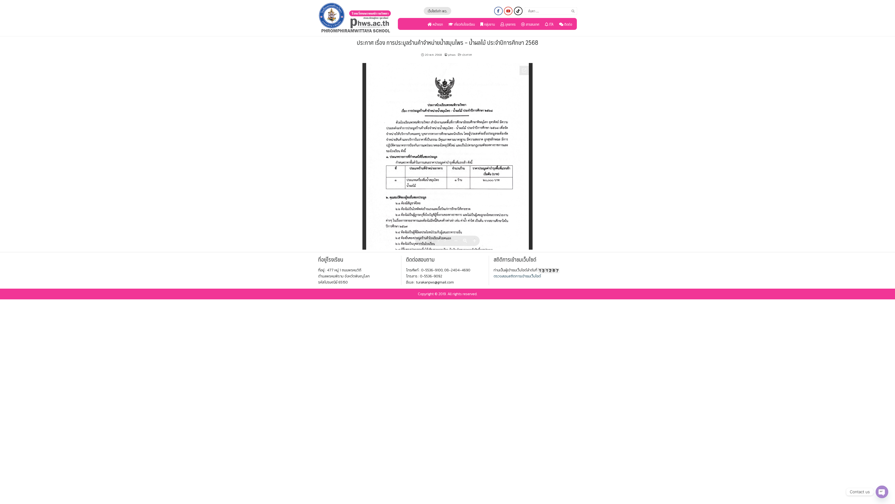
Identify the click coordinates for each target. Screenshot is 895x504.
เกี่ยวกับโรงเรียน (464, 24)
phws (452, 54)
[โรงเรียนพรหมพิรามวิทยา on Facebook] (498, 11)
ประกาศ (467, 54)
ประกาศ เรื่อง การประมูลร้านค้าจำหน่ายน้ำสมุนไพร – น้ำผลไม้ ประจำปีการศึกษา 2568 (447, 42)
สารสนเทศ (532, 24)
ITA (551, 24)
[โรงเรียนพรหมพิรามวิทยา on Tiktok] (518, 11)
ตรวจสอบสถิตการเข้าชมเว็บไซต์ (517, 276)
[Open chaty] (882, 492)
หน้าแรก (437, 24)
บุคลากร (510, 24)
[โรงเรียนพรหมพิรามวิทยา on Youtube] (508, 11)
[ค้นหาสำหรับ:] (551, 10)
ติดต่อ (567, 24)
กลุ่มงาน (489, 24)
